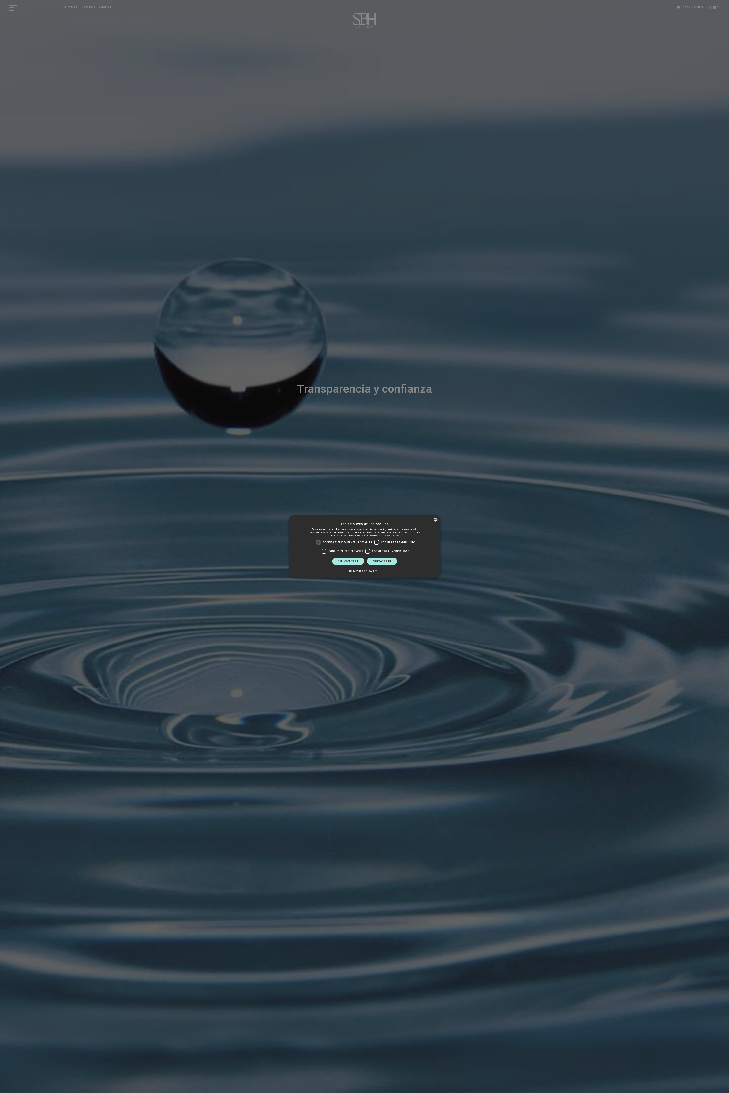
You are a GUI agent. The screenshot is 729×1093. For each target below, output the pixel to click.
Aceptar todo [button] (382, 561)
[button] (364, 571)
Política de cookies (389, 535)
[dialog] (364, 546)
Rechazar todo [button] (348, 561)
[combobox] (436, 520)
